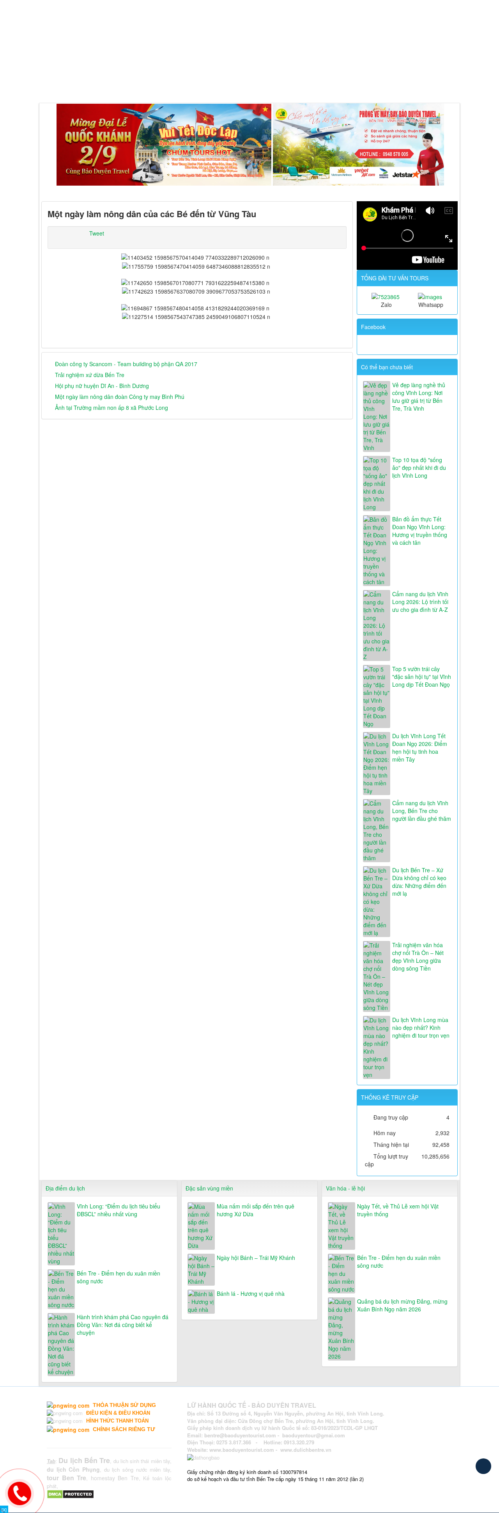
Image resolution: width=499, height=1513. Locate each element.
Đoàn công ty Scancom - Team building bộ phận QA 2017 (126, 364)
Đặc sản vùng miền (209, 1188)
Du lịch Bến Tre (84, 1460)
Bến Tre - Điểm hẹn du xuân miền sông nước (118, 1277)
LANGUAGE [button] (348, 83)
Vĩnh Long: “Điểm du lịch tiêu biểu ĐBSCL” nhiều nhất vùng (118, 1210)
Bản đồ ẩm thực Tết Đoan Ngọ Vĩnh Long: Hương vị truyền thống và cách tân (419, 530)
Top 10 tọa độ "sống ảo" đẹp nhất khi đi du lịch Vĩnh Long (419, 467)
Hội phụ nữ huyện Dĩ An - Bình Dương (102, 386)
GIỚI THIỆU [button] (80, 83)
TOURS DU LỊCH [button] (134, 83)
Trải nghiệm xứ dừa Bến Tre (89, 375)
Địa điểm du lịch (65, 1188)
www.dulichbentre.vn (305, 1449)
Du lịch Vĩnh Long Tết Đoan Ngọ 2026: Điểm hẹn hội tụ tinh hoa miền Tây (419, 747)
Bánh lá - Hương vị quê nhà (251, 1293)
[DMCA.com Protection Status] (71, 1493)
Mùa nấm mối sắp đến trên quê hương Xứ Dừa (255, 1210)
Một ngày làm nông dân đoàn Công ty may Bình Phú (119, 396)
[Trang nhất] (48, 83)
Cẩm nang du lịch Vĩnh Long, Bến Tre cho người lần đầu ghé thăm (421, 810)
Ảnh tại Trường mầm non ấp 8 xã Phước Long (111, 407)
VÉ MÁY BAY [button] (227, 83)
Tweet (96, 233)
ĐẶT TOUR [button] (273, 83)
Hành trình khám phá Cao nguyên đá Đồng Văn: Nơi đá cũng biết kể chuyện (122, 1324)
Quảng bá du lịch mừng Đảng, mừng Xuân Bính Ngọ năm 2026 (402, 1305)
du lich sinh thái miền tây (141, 1461)
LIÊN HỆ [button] (309, 83)
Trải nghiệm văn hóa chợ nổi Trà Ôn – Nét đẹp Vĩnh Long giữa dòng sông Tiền (418, 956)
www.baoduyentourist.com (241, 1449)
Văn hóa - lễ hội (345, 1188)
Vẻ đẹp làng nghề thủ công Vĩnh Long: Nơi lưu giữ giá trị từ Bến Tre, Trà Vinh (418, 396)
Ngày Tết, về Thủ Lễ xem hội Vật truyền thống (398, 1210)
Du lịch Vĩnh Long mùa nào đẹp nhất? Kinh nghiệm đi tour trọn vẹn (420, 1027)
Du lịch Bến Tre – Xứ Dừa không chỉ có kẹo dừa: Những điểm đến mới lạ (419, 881)
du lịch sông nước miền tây (137, 1469)
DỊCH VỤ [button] (183, 83)
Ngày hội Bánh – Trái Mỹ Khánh (256, 1257)
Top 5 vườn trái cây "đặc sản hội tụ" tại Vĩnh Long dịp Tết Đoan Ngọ (421, 676)
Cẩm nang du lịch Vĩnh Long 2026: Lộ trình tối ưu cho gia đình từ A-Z (420, 601)
